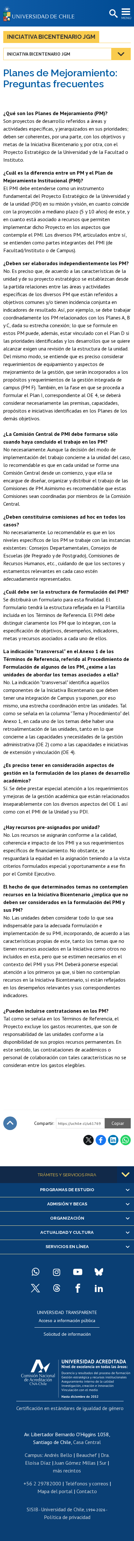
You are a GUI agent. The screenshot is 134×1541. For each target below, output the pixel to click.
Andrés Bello (58, 1455)
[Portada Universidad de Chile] (40, 13)
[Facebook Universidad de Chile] (78, 1288)
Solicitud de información (67, 1334)
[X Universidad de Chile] (35, 1288)
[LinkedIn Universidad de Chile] (99, 1288)
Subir (10, 1123)
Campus (33, 1455)
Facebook (101, 1140)
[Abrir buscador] (113, 13)
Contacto (86, 1491)
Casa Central (87, 1442)
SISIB (32, 1509)
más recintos (67, 1470)
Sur (103, 1463)
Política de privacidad (67, 1517)
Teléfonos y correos (86, 1483)
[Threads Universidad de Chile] (56, 1288)
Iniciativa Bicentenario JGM (51, 36)
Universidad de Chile (62, 1509)
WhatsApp (125, 1140)
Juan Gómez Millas (75, 1463)
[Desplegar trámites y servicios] (125, 1174)
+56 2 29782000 (42, 1483)
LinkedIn (113, 1140)
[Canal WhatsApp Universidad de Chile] (35, 1272)
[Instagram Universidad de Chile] (56, 1272)
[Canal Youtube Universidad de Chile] (78, 1272)
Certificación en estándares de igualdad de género (70, 1408)
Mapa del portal (55, 1491)
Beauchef (86, 1455)
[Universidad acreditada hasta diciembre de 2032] (75, 1377)
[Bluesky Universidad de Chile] (99, 1272)
